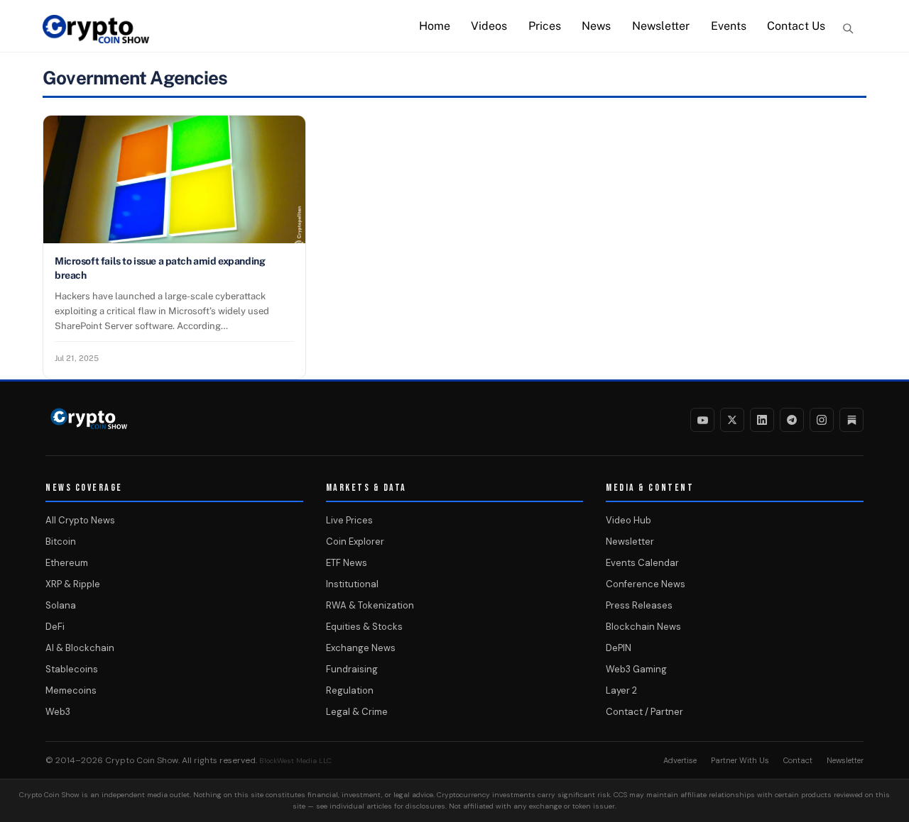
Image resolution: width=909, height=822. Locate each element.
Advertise (680, 760)
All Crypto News (80, 520)
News (596, 26)
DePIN (618, 648)
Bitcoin (60, 541)
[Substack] (851, 420)
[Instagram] (822, 420)
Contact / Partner (644, 712)
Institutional (352, 584)
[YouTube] (702, 420)
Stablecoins (71, 669)
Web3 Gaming (636, 669)
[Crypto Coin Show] (96, 36)
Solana (60, 605)
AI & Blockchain (79, 648)
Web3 (57, 712)
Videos (489, 26)
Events (728, 26)
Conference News (645, 584)
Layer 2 (621, 690)
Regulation (350, 690)
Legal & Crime (357, 712)
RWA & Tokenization (370, 605)
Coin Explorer (355, 541)
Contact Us (796, 26)
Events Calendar (642, 563)
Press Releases (639, 605)
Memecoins (71, 690)
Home (434, 26)
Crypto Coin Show (141, 760)
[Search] (847, 28)
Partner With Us (740, 760)
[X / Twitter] (732, 420)
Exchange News (361, 648)
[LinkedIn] (762, 420)
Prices (544, 26)
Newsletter (661, 26)
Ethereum (66, 563)
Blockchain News (643, 627)
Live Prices (349, 520)
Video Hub (628, 520)
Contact (797, 760)
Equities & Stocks (364, 627)
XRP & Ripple (72, 584)
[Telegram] (792, 420)
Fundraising (352, 669)
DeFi (55, 627)
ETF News (346, 563)
